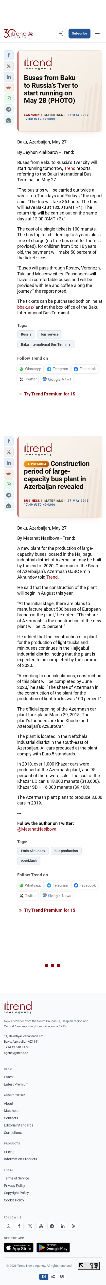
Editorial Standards (18, 1125)
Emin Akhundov (33, 851)
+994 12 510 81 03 (16, 1047)
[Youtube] (40, 1226)
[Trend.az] (18, 33)
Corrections (13, 1133)
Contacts (11, 1118)
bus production (66, 851)
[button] (8, 55)
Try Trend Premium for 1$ (49, 393)
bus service (50, 334)
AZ (53, 1276)
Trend (69, 168)
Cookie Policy (14, 1200)
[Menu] (97, 33)
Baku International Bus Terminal (46, 344)
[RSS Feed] (73, 1226)
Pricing (9, 1152)
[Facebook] (19, 1226)
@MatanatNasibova (36, 829)
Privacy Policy (14, 1186)
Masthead (11, 1111)
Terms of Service (16, 1178)
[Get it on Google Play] (53, 1247)
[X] (30, 1226)
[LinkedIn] (62, 1226)
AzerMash (29, 861)
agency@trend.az (16, 1053)
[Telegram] (51, 1226)
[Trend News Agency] (18, 1007)
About (8, 1104)
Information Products (20, 1159)
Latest (9, 1077)
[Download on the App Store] (19, 1247)
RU (62, 1276)
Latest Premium (16, 1084)
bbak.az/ (26, 307)
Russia (26, 334)
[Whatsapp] (8, 1226)
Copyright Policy (16, 1193)
